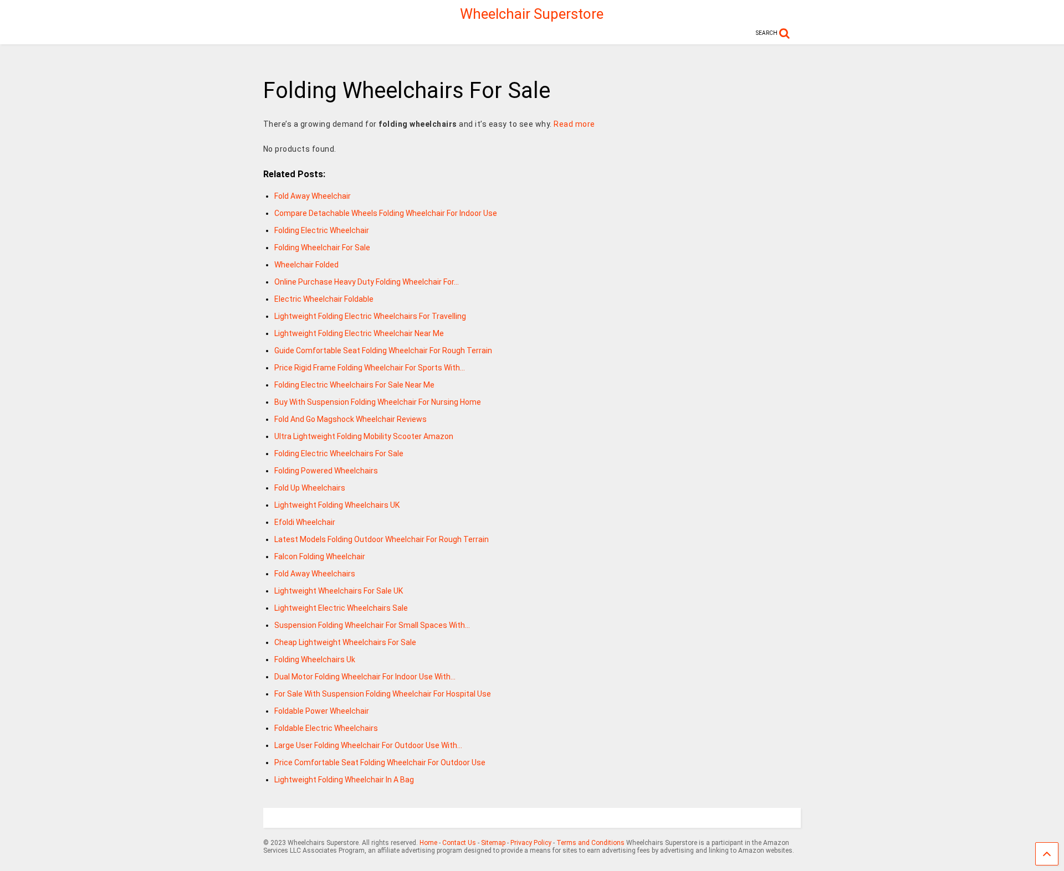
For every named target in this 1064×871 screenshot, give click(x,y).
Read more (574, 124)
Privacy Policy (530, 843)
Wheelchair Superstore (531, 14)
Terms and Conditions (590, 843)
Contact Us (459, 843)
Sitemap (493, 843)
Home (428, 843)
